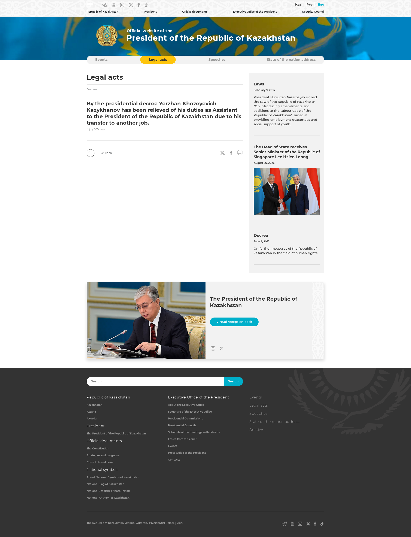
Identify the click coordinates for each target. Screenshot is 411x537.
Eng (321, 4)
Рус (310, 4)
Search (233, 381)
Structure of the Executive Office (190, 411)
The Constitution (98, 448)
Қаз (298, 4)
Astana (91, 411)
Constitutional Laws (100, 462)
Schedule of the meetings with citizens (194, 432)
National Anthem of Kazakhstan (108, 497)
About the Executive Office (186, 404)
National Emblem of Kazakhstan (108, 490)
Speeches (217, 60)
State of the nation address (291, 60)
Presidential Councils (182, 425)
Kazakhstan (94, 404)
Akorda (92, 418)
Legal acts (158, 60)
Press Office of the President (187, 452)
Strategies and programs (103, 455)
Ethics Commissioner (182, 439)
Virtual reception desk (234, 322)
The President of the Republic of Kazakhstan (116, 433)
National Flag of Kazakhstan (105, 484)
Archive (256, 430)
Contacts (174, 459)
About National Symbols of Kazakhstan (113, 477)
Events (101, 60)
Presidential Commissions (185, 418)
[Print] (240, 152)
